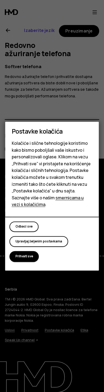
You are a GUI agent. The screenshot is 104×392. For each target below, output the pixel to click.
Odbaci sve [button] (24, 227)
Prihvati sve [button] (24, 256)
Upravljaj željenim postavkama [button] (38, 241)
